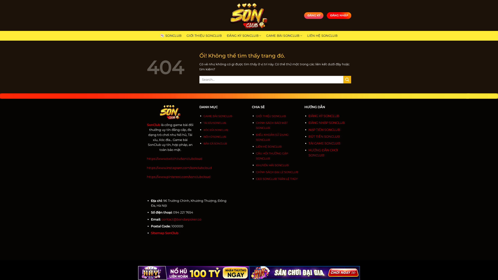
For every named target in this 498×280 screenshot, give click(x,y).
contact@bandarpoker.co (181, 219)
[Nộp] (347, 79)
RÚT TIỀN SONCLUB (324, 136)
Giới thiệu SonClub (204, 36)
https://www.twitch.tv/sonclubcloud (174, 159)
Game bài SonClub (282, 36)
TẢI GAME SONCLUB (324, 143)
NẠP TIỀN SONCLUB (324, 130)
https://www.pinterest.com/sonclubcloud (178, 177)
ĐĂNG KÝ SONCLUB (324, 116)
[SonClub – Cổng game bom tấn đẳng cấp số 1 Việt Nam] (249, 15)
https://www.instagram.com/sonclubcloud (179, 168)
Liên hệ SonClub (322, 36)
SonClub (173, 36)
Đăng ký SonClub (243, 36)
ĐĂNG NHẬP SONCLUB (327, 123)
